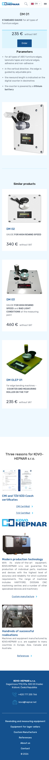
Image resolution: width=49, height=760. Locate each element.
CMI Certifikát (23, 506)
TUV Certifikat (23, 513)
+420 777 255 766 (27, 694)
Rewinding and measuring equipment (25, 721)
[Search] (26, 3)
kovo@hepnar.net (27, 702)
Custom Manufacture (25, 732)
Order (24, 43)
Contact (25, 748)
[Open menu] (45, 3)
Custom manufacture (23, 596)
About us (25, 743)
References (23, 656)
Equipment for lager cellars (25, 726)
